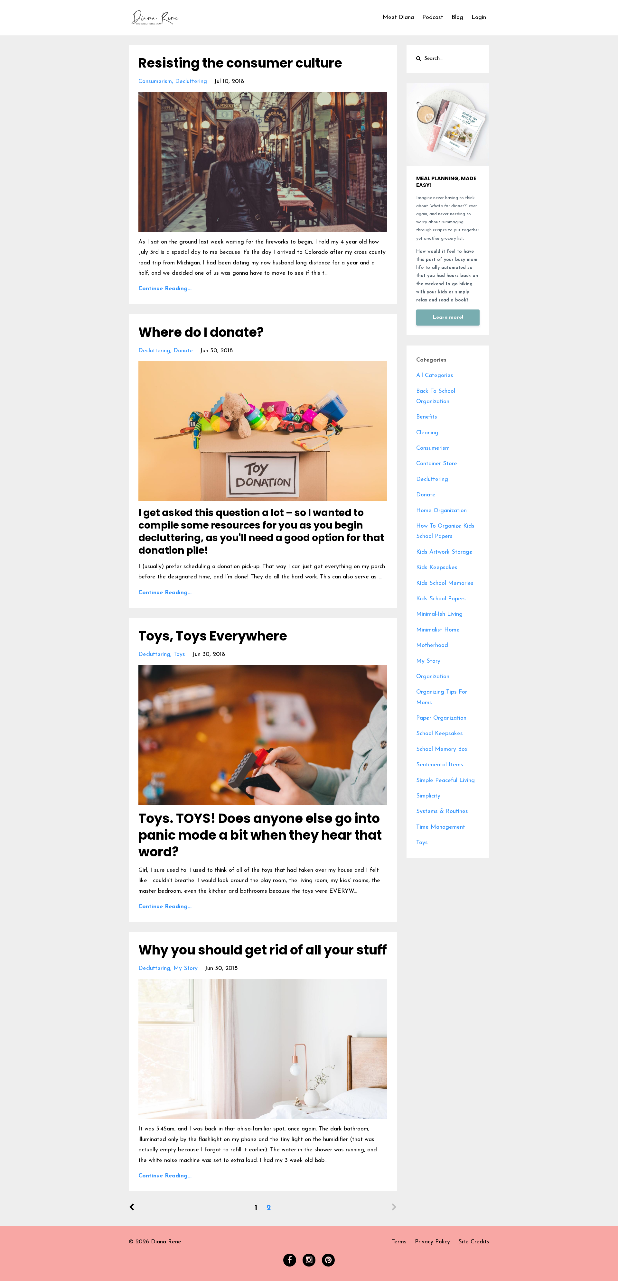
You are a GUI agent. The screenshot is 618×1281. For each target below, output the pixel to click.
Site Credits (473, 1242)
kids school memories (444, 583)
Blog (457, 18)
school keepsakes (439, 734)
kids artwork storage (444, 552)
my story (185, 969)
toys (179, 655)
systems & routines (442, 812)
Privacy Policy (432, 1242)
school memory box (441, 749)
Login (479, 18)
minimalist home (438, 630)
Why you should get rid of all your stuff (262, 950)
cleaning (427, 433)
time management (440, 827)
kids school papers (441, 599)
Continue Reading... (165, 289)
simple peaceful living (445, 781)
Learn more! (448, 317)
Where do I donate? (201, 332)
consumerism (155, 82)
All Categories (434, 376)
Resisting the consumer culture (240, 63)
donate (183, 351)
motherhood (432, 646)
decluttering (191, 82)
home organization (441, 511)
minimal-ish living (439, 614)
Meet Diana (398, 18)
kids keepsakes (436, 568)
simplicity (428, 796)
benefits (426, 417)
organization (432, 677)
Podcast (432, 18)
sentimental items (439, 765)
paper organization (441, 718)
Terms (399, 1242)
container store (436, 464)
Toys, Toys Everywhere (212, 636)
